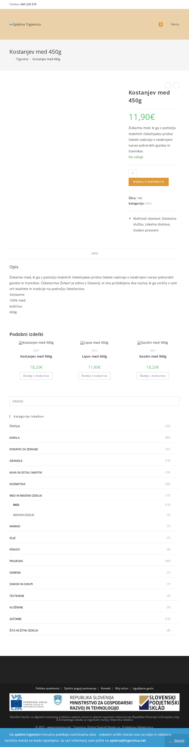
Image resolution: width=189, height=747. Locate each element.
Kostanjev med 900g (36, 356)
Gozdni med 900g (152, 356)
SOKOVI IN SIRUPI (21, 584)
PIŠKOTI (14, 549)
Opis (94, 253)
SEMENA (15, 573)
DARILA (14, 438)
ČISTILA (14, 426)
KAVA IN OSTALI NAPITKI (25, 472)
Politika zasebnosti (47, 688)
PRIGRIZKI (16, 561)
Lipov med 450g (94, 356)
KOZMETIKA (17, 484)
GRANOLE (16, 461)
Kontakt (106, 688)
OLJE (12, 538)
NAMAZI (14, 526)
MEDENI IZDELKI (23, 515)
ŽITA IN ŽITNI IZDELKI (23, 630)
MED (148, 203)
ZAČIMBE (15, 619)
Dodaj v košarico (148, 182)
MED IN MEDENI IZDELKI (25, 496)
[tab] (94, 254)
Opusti (179, 740)
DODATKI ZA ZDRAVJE (23, 449)
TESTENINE (16, 596)
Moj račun (121, 688)
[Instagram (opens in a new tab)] (169, 5)
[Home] (10, 59)
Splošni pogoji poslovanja (80, 688)
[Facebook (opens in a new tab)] (161, 5)
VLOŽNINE (16, 607)
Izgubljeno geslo (143, 688)
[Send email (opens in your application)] (176, 5)
